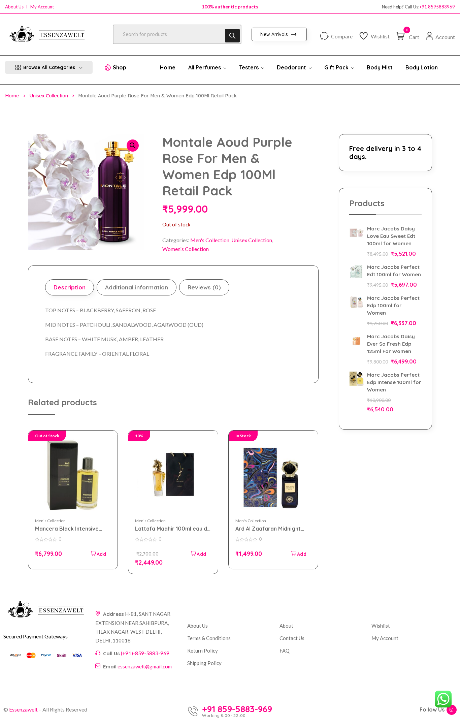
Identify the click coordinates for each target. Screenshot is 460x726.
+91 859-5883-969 (237, 709)
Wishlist (380, 626)
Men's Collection (209, 240)
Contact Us (292, 638)
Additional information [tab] (136, 287)
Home (12, 95)
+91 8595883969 (437, 7)
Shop (119, 67)
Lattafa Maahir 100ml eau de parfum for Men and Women (172, 528)
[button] (133, 145)
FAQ (285, 651)
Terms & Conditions (209, 638)
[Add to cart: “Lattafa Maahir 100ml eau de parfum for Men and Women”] (198, 554)
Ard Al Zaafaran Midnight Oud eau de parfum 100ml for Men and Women (269, 528)
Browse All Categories (49, 67)
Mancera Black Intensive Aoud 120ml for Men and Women (67, 528)
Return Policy (202, 651)
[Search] (232, 35)
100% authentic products (230, 6)
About (286, 626)
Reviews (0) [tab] (204, 287)
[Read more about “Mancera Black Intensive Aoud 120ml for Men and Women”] (98, 554)
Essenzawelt (23, 709)
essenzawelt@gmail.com (145, 666)
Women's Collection (185, 249)
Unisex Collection (48, 95)
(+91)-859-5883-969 (145, 653)
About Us (14, 7)
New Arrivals (274, 34)
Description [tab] (70, 287)
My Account (42, 7)
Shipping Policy (204, 663)
